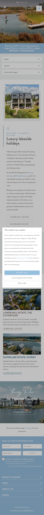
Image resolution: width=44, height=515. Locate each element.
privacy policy (20, 258)
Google (27, 258)
